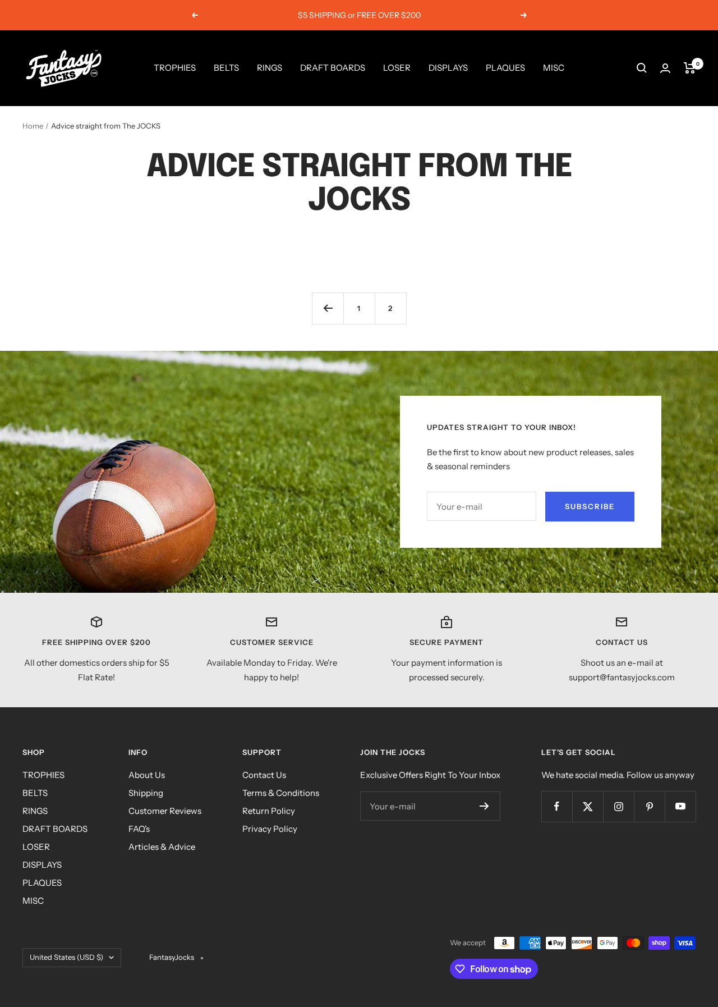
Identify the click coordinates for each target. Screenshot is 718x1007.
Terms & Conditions (280, 793)
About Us (146, 775)
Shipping (145, 793)
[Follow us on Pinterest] (649, 806)
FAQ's (139, 828)
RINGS (269, 67)
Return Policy (268, 810)
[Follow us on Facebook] (556, 806)
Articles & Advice (161, 846)
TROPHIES (175, 67)
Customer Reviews (164, 810)
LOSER (397, 67)
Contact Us (264, 775)
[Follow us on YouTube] (680, 806)
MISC (553, 67)
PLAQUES (505, 67)
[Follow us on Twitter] (587, 806)
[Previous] (327, 308)
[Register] (484, 806)
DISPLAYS (448, 67)
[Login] (665, 68)
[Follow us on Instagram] (618, 806)
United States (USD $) (66, 957)
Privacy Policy (269, 828)
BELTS (226, 67)
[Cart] (690, 68)
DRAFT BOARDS (332, 67)
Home (32, 125)
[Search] (642, 68)
